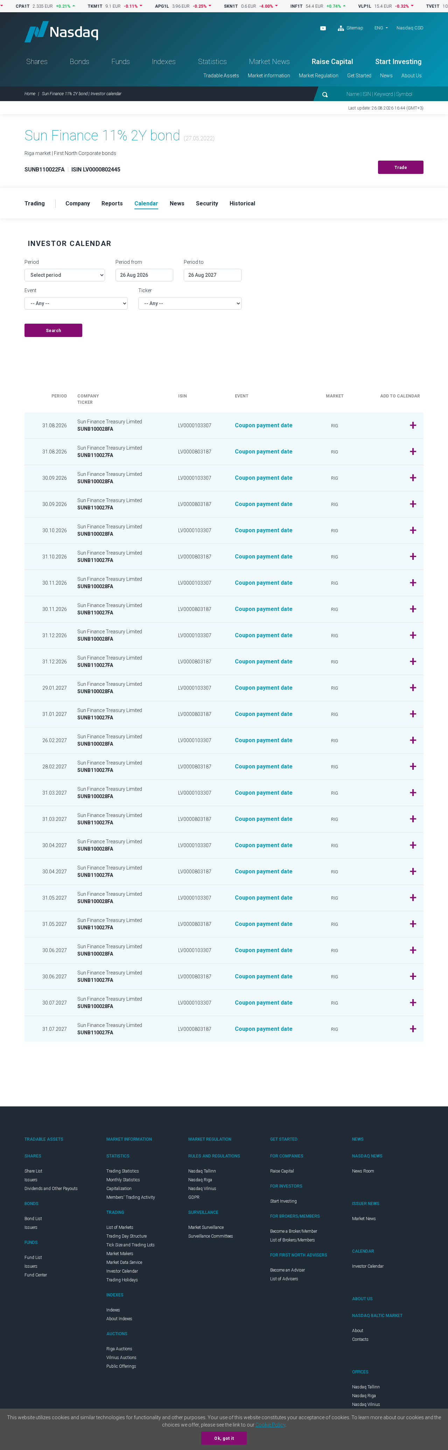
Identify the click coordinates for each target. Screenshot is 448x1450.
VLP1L (343, 6)
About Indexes (119, 1318)
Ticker (145, 290)
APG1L (141, 6)
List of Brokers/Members (292, 1240)
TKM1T (73, 6)
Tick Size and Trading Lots (130, 1245)
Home (29, 93)
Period (31, 262)
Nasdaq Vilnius (202, 1188)
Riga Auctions (119, 1348)
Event (30, 290)
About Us (411, 75)
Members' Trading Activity (130, 1197)
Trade (400, 167)
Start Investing (398, 61)
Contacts (360, 1339)
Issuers (30, 1179)
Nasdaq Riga (200, 1179)
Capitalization (119, 1188)
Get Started (359, 75)
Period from (128, 262)
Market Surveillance (206, 1227)
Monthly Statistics (123, 1179)
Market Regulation (318, 75)
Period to (194, 262)
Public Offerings (121, 1366)
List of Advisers (284, 1278)
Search (53, 330)
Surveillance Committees (210, 1236)
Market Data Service (124, 1262)
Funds (120, 61)
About (357, 1330)
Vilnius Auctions (121, 1357)
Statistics (212, 61)
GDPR (194, 1197)
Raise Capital (332, 61)
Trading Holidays (122, 1279)
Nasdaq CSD (410, 27)
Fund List (33, 1257)
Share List (33, 1171)
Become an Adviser (287, 1270)
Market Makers (119, 1253)
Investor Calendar (122, 1271)
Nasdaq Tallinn (202, 1171)
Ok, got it (224, 1438)
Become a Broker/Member (293, 1231)
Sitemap (354, 27)
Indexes (164, 61)
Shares (37, 61)
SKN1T (210, 6)
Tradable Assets (221, 75)
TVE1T (411, 6)
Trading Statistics (122, 1171)
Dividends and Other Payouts (51, 1188)
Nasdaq (61, 31)
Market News (269, 61)
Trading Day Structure (126, 1236)
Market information (269, 75)
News (386, 75)
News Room (363, 1171)
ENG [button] (378, 27)
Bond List (33, 1218)
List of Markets (119, 1227)
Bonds (79, 61)
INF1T (275, 6)
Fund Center (35, 1275)
